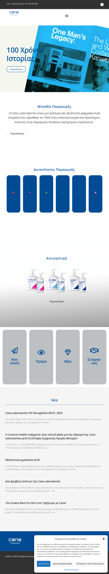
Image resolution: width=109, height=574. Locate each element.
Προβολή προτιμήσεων (90, 563)
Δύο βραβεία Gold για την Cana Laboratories (32, 481)
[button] (103, 538)
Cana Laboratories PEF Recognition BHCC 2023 (33, 413)
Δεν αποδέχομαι (62, 563)
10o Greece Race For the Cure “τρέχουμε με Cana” (35, 503)
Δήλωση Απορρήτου (71, 569)
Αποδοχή (43, 563)
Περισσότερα (18, 233)
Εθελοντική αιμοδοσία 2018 (22, 460)
